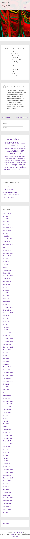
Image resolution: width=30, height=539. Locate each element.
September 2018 (8, 409)
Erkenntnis (6, 148)
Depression (22, 143)
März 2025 (6, 236)
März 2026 (6, 224)
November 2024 (8, 239)
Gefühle (24, 148)
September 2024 (8, 244)
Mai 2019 (6, 387)
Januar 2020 (6, 370)
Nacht (6, 156)
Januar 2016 (6, 495)
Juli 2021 (5, 318)
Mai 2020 (6, 358)
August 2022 (7, 284)
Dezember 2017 (8, 435)
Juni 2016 (6, 486)
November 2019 (8, 375)
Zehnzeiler (14, 169)
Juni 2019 (6, 384)
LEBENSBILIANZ (8, 189)
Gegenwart (9, 151)
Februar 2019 (7, 395)
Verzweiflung (21, 167)
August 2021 (7, 315)
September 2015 (8, 506)
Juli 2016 (5, 483)
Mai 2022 (6, 293)
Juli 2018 (5, 415)
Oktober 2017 (7, 441)
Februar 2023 (7, 270)
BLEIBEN (6, 186)
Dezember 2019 (8, 372)
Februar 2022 (7, 301)
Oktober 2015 (7, 503)
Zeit (19, 169)
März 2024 (6, 247)
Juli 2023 (5, 259)
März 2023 (6, 267)
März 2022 (6, 298)
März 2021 (6, 330)
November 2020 (8, 341)
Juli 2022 (5, 287)
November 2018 (8, 404)
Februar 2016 (7, 492)
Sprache (19, 162)
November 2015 (8, 500)
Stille (24, 162)
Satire (12, 160)
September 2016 (8, 478)
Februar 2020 (7, 367)
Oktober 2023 (7, 256)
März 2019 (6, 392)
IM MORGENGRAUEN (10, 192)
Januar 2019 (6, 398)
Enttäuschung (22, 146)
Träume (5, 167)
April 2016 (6, 489)
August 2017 (7, 446)
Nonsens (22, 156)
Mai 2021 (6, 324)
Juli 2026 (5, 216)
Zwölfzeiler (15, 171)
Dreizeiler (7, 146)
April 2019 (6, 389)
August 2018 (7, 412)
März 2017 (6, 461)
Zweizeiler (23, 169)
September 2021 (8, 313)
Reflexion (21, 158)
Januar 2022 (6, 304)
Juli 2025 (5, 233)
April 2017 (6, 458)
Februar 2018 (7, 429)
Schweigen (22, 160)
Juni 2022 (6, 290)
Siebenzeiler (13, 162)
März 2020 (6, 364)
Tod (6, 164)
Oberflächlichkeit (8, 158)
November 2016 (8, 472)
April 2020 (6, 361)
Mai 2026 (6, 219)
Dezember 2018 (8, 401)
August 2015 (7, 509)
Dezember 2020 (8, 338)
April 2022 (6, 296)
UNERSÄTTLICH (8, 198)
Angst (21, 139)
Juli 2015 (5, 512)
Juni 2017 (6, 452)
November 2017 (8, 438)
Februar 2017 (7, 463)
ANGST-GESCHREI (22, 117)
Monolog (22, 154)
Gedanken (19, 148)
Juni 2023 (6, 261)
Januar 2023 (6, 273)
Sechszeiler (7, 162)
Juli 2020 (5, 352)
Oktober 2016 (7, 475)
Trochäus (22, 165)
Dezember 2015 (8, 498)
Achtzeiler (9, 139)
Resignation (7, 160)
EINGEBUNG (5, 117)
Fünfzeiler (13, 148)
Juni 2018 (6, 418)
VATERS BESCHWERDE (11, 195)
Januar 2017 (6, 466)
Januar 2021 (6, 335)
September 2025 (8, 227)
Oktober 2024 (7, 241)
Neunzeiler (16, 156)
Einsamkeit (14, 146)
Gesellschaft (18, 151)
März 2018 (6, 426)
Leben (17, 154)
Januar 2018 (6, 432)
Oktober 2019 (7, 378)
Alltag (16, 139)
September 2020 (8, 347)
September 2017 (8, 444)
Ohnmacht (16, 158)
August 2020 (7, 350)
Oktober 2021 (7, 310)
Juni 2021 (6, 321)
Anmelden (6, 523)
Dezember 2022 (8, 276)
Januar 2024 (6, 250)
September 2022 (8, 281)
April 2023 (6, 264)
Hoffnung (6, 154)
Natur (11, 156)
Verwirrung (12, 167)
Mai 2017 (6, 455)
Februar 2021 (7, 333)
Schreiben (17, 160)
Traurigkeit (15, 165)
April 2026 (6, 222)
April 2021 (6, 327)
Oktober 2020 (7, 344)
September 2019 (8, 381)
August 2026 (7, 213)
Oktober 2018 (7, 407)
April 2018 (6, 424)
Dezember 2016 (8, 469)
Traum (9, 164)
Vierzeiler (7, 169)
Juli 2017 (5, 449)
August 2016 (7, 481)
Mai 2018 (6, 421)
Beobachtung (12, 142)
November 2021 (8, 307)
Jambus (12, 154)
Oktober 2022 (7, 278)
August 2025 (7, 230)
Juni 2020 (6, 355)
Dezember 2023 (8, 253)
